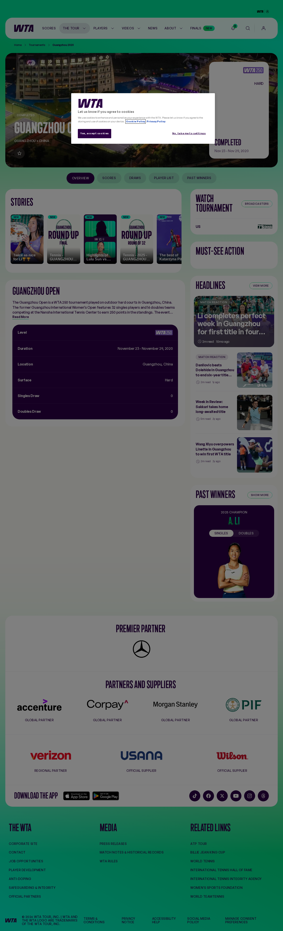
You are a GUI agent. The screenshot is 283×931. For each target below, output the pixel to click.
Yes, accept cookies (94, 133)
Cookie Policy (135, 121)
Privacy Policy (155, 121)
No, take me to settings (189, 133)
